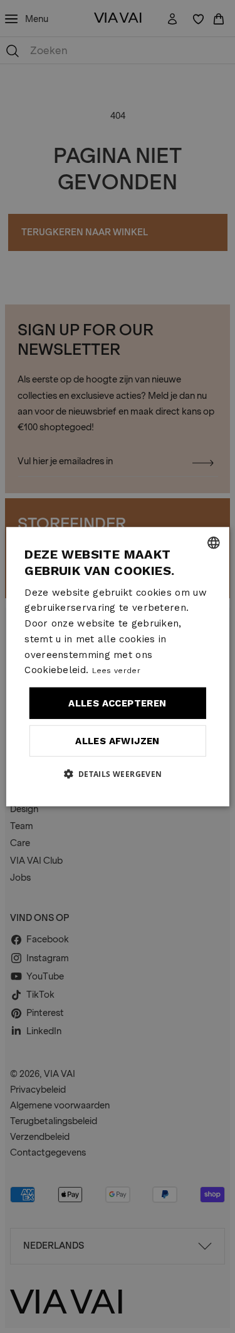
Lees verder (116, 670)
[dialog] (117, 666)
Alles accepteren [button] (117, 703)
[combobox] (213, 542)
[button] (117, 773)
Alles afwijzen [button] (117, 740)
